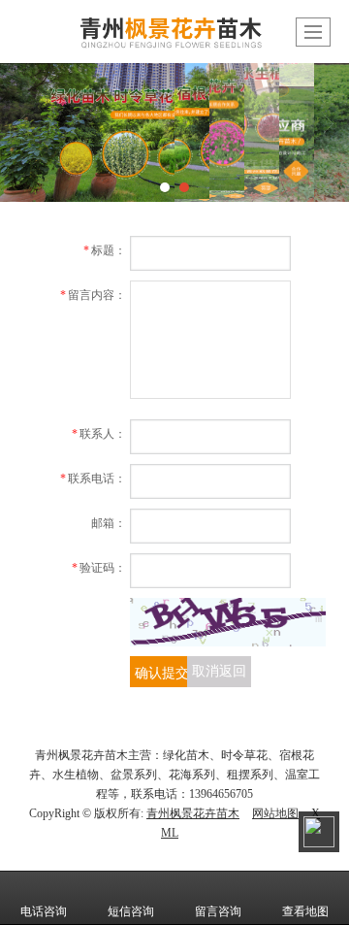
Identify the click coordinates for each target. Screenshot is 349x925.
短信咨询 (131, 911)
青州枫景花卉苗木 (192, 813)
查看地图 (305, 911)
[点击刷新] (228, 622)
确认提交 (162, 671)
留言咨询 (218, 911)
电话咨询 (43, 911)
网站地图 (275, 813)
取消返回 (219, 671)
